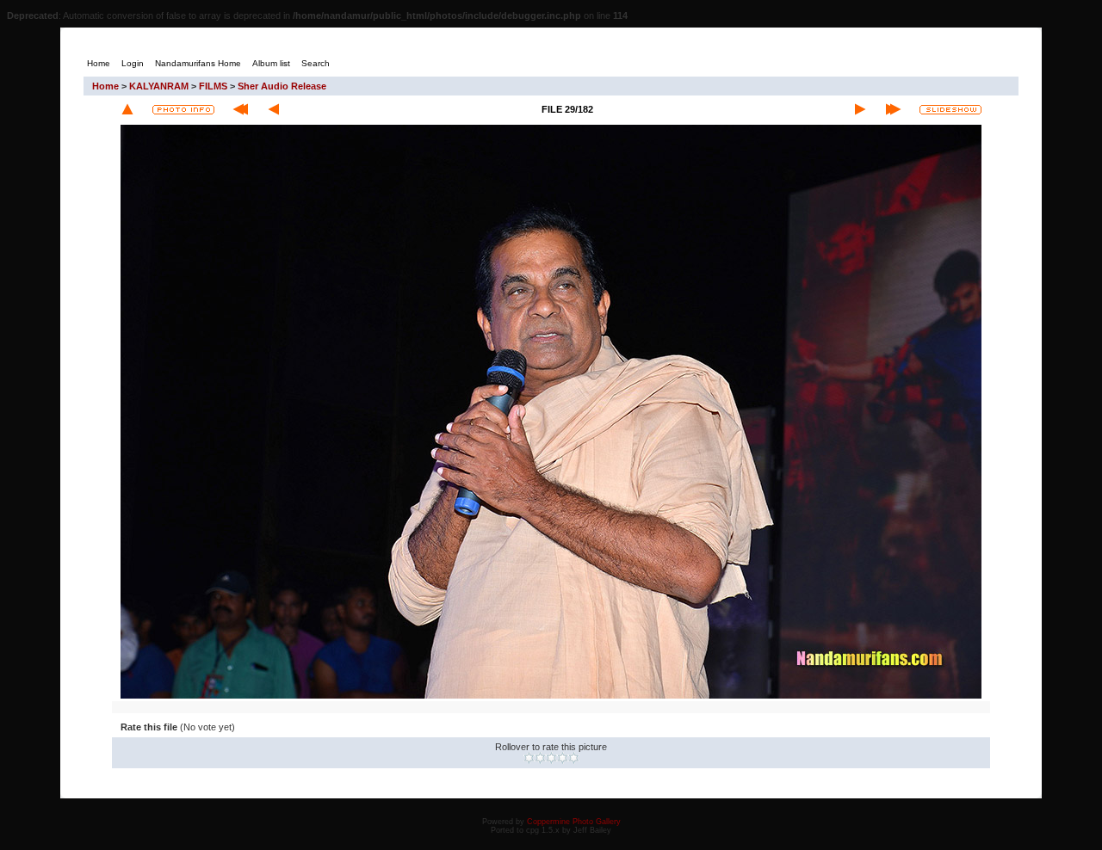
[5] (573, 758)
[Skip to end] (893, 109)
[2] (540, 758)
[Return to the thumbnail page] (127, 109)
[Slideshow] (950, 109)
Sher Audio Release (282, 86)
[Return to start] (240, 109)
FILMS (213, 86)
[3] (551, 758)
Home (105, 86)
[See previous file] (273, 109)
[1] (529, 758)
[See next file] (860, 109)
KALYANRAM (159, 86)
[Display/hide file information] (183, 109)
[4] (562, 758)
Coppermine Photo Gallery (574, 821)
